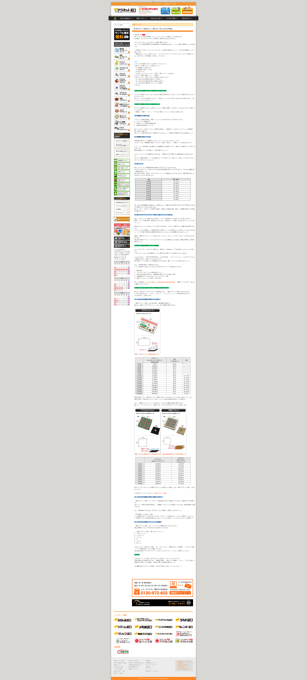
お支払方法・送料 (118, 667)
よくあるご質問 (118, 669)
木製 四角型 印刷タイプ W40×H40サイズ (174, 454)
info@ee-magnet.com (143, 13)
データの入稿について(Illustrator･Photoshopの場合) (160, 282)
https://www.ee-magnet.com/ (184, 669)
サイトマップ (149, 669)
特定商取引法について (151, 662)
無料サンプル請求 (118, 673)
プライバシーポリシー (151, 665)
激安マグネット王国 (160, 493)
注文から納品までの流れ (120, 662)
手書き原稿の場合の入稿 (135, 665)
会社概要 (148, 667)
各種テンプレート (133, 669)
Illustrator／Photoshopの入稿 (136, 662)
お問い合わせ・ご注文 (119, 671)
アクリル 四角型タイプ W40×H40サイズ (149, 454)
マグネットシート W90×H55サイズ (148, 354)
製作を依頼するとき (134, 667)
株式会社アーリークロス (152, 671)
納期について (117, 665)
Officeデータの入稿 (133, 660)
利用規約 (148, 660)
